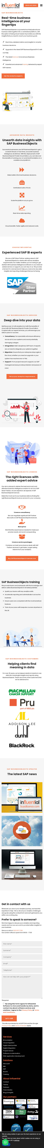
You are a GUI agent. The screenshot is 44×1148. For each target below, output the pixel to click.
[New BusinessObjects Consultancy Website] (22, 864)
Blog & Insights (8, 1093)
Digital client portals (10, 1045)
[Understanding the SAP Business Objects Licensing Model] (22, 797)
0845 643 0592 (31, 5)
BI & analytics (7, 1040)
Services (7, 1036)
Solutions (8, 1060)
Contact (6, 1082)
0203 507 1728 (18, 930)
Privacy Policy (27, 1010)
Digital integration (9, 1048)
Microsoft (6, 1064)
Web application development (14, 1056)
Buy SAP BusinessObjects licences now (22, 558)
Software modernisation (11, 1053)
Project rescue (8, 1051)
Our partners (9, 1096)
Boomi (5, 1072)
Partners (6, 1087)
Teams (5, 1085)
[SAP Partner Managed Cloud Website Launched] (22, 831)
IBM (4, 1066)
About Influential (11, 1078)
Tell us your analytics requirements (22, 376)
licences (15, 57)
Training (6, 1074)
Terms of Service (21, 1026)
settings (16, 1140)
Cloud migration (8, 1043)
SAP (4, 1069)
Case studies (7, 1090)
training (25, 64)
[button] (5, 1142)
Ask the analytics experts (13, 76)
